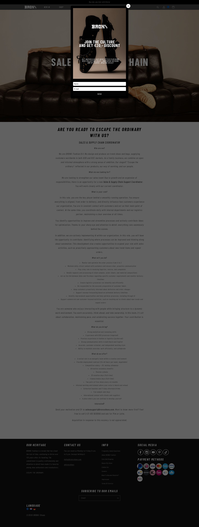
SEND (99, 94)
